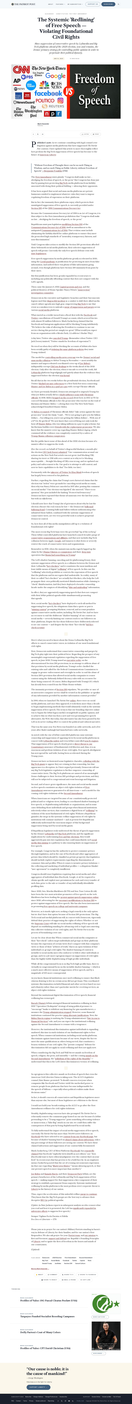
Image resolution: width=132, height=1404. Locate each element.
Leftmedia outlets (51, 741)
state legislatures (38, 254)
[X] (62, 1401)
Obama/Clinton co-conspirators (57, 552)
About (50, 4)
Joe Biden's (85, 363)
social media (44, 310)
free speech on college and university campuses (65, 906)
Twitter (34, 318)
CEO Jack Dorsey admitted (55, 452)
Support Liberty (38, 1387)
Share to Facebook (88, 1274)
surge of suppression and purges (79, 307)
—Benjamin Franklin (52, 171)
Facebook (88, 315)
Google (58, 541)
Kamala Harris (51, 1174)
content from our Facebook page (78, 1137)
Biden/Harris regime (41, 1018)
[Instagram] (65, 1401)
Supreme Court (42, 924)
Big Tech (64, 183)
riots (89, 1260)
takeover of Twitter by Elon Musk (66, 472)
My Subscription (74, 4)
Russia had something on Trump (60, 555)
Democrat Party (75, 1174)
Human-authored (41, 1401)
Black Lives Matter (61, 1166)
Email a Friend (70, 1279)
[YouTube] (69, 1401)
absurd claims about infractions (79, 1140)
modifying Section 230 (72, 224)
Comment (53, 1274)
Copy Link (86, 1279)
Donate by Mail (106, 1396)
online (73, 701)
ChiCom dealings (58, 367)
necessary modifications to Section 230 (76, 900)
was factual (65, 376)
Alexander (49, 14)
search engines (91, 741)
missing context (39, 610)
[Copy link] (42, 134)
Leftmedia (36, 373)
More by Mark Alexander (40, 1269)
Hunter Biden (45, 424)
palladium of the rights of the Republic (72, 1059)
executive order (74, 660)
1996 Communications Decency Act (64, 208)
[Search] (118, 4)
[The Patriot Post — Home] (23, 4)
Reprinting (51, 1401)
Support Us (93, 4)
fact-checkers (53, 566)
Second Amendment (73, 793)
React (39, 1274)
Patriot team (74, 1235)
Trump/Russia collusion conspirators (48, 436)
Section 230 (36, 208)
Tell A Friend (117, 1396)
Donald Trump (47, 1263)
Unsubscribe (63, 1396)
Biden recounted (41, 412)
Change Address (38, 1396)
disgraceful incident (56, 301)
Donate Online (96, 1396)
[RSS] (73, 1401)
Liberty (34, 1189)
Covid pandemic (47, 262)
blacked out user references (51, 384)
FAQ (12, 1401)
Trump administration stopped (57, 1012)
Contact (18, 1401)
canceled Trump (60, 338)
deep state (86, 552)
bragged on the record (62, 398)
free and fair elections (69, 837)
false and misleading (78, 587)
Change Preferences (51, 1396)
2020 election (57, 1257)
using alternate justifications (76, 1015)
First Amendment (43, 177)
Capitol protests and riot (71, 287)
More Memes (98, 1353)
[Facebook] (58, 1401)
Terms (25, 1401)
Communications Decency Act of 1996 (48, 227)
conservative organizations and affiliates (49, 538)
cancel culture (80, 1263)
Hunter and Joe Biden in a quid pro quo (49, 387)
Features (59, 4)
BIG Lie (44, 1200)
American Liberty (48, 155)
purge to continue (88, 1194)
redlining (62, 569)
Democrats (45, 1257)
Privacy (31, 1401)
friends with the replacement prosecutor (73, 427)
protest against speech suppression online (80, 897)
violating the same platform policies (67, 349)
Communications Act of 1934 (54, 230)
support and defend (57, 1238)
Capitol (82, 1260)
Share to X (68, 1274)
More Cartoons (100, 1317)
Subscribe (108, 4)
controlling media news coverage (60, 357)
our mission (90, 1235)
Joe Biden (35, 1174)
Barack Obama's (38, 1003)
